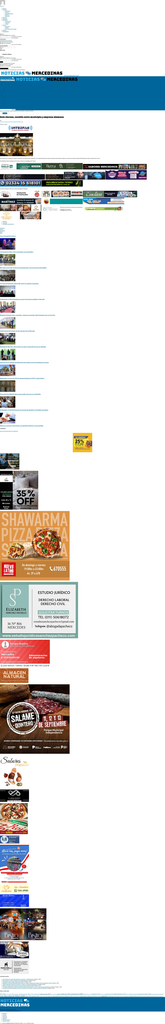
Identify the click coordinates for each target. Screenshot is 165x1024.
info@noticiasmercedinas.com (13, 1010)
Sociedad (5, 9)
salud (104, 996)
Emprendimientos (9, 13)
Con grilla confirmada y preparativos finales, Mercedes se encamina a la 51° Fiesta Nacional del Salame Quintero (28, 987)
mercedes (35, 996)
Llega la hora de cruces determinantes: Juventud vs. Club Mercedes (18, 979)
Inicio (1, 111)
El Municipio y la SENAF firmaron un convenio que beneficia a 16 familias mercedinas (24, 410)
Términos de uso (6, 1019)
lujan (28, 996)
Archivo (4, 1014)
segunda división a (111, 996)
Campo (6, 23)
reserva (93, 996)
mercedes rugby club (43, 996)
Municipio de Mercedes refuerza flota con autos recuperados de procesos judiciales (23, 346)
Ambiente (7, 22)
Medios (7, 27)
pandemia (62, 996)
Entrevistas (7, 11)
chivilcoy (30, 994)
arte (12, 994)
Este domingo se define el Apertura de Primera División (15, 980)
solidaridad (126, 996)
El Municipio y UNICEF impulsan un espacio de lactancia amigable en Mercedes (22, 299)
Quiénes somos (6, 1021)
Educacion (7, 26)
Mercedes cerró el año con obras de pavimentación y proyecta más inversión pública (23, 267)
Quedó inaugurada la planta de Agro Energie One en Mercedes (17, 331)
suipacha (133, 996)
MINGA (4, 30)
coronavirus (76, 994)
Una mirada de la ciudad (10, 29)
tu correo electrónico (16, 44)
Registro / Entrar (7, 54)
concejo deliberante (63, 994)
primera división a (85, 996)
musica (50, 996)
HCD (127, 994)
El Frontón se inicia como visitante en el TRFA (13, 981)
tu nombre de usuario (17, 36)
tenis (143, 996)
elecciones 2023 (109, 994)
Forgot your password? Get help (7, 63)
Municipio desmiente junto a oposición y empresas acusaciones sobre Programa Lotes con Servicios (27, 315)
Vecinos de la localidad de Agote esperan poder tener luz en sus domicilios (20, 394)
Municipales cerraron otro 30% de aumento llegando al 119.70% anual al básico (22, 378)
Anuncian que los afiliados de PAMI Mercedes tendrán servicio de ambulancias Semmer (24, 362)
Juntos (153, 994)
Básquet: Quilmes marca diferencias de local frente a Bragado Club (18, 985)
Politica (4, 8)
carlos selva (24, 994)
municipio (5, 222)
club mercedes (45, 994)
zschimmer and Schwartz (8, 224)
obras (55, 996)
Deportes (5, 17)
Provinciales (8, 21)
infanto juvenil (133, 994)
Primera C (69, 996)
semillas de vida (120, 996)
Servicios (5, 1013)
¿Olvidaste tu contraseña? (6, 40)
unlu (155, 996)
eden (90, 994)
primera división (76, 996)
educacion (96, 994)
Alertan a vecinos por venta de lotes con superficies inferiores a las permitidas (21, 425)
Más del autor (12, 236)
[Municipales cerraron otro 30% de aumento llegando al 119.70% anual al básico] (7, 375)
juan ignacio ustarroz (144, 994)
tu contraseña (15, 38)
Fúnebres (7, 14)
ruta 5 (98, 996)
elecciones (102, 994)
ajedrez (8, 994)
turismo (147, 996)
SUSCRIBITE (6, 31)
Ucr (151, 996)
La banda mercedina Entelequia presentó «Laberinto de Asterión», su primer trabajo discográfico (25, 988)
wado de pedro (160, 996)
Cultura (4, 25)
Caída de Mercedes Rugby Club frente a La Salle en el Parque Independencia (20, 984)
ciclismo (37, 994)
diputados (85, 994)
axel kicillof (17, 994)
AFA (2, 994)
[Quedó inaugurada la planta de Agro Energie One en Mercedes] (7, 328)
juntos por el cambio (159, 994)
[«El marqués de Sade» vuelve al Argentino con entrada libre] (7, 249)
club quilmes (54, 994)
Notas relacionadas (4, 236)
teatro (139, 996)
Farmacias (5, 1017)
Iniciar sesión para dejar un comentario (9, 431)
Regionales (5, 20)
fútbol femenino (119, 994)
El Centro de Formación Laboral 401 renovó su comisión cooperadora (19, 283)
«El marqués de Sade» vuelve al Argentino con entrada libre (16, 252)
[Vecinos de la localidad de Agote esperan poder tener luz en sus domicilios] (7, 391)
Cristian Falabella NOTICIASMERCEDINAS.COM (11, 121)
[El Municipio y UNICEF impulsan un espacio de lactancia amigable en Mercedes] (7, 296)
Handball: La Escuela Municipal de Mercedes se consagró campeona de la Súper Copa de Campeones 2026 (27, 983)
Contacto (5, 1015)
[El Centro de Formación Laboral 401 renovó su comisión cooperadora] (7, 280)
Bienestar (7, 16)
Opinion (7, 12)
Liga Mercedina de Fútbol (12, 996)
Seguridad (5, 18)
